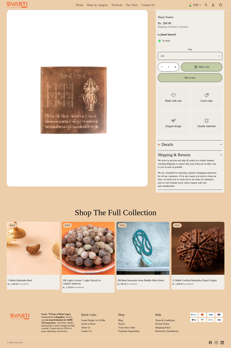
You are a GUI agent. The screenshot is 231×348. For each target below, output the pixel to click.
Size (190, 49)
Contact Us (86, 331)
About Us (85, 327)
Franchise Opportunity (129, 331)
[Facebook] (210, 343)
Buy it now (190, 77)
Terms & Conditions (165, 320)
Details (167, 144)
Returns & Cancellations (166, 331)
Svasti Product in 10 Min (93, 320)
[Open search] (206, 5)
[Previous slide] (12, 248)
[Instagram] (216, 343)
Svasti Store (18, 342)
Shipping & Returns (174, 155)
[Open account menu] (213, 5)
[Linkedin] (222, 343)
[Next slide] (55, 248)
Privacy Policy (162, 324)
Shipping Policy (163, 327)
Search (121, 324)
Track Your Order (126, 327)
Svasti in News (88, 324)
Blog (120, 320)
